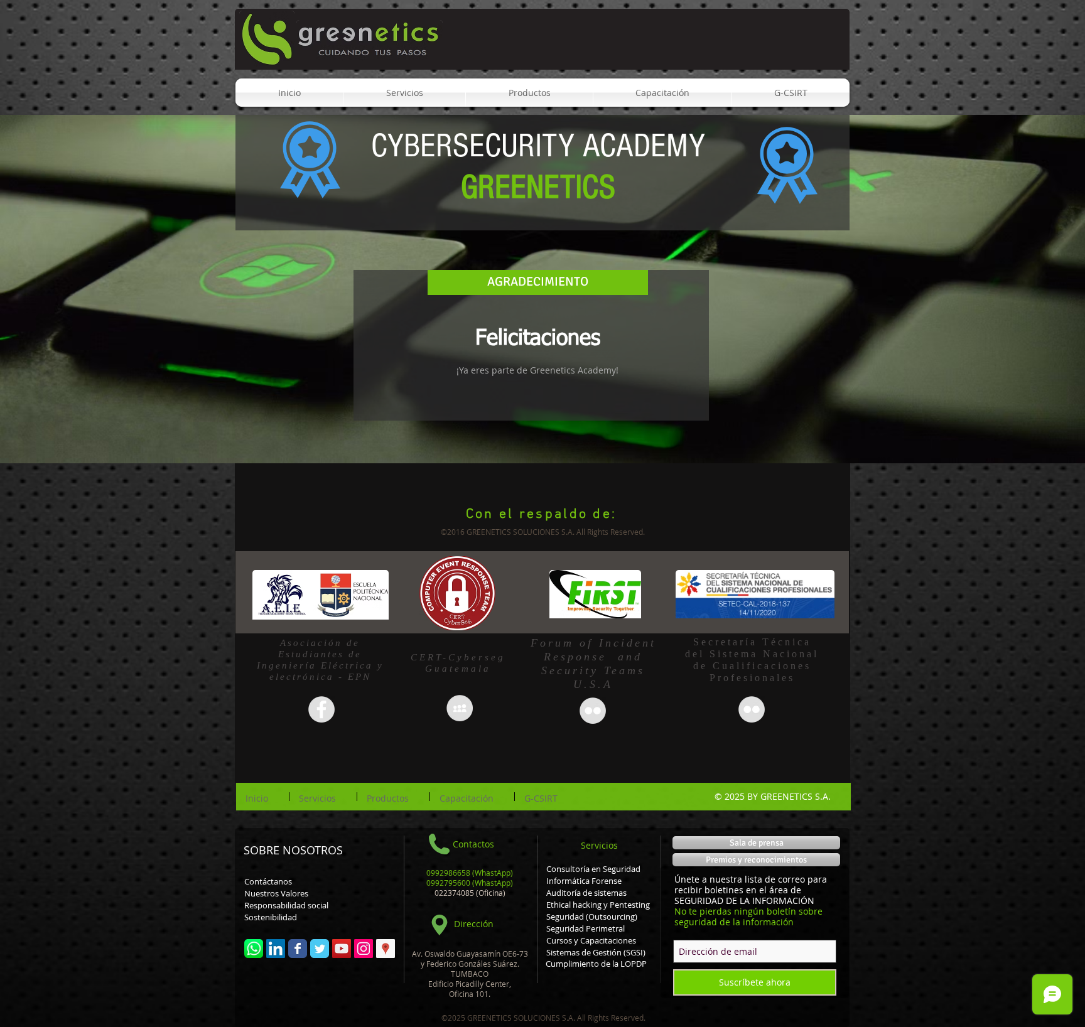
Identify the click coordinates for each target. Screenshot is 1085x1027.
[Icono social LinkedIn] (275, 948)
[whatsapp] (253, 948)
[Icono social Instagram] (363, 948)
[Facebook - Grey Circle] (321, 709)
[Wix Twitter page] (319, 948)
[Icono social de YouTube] (341, 948)
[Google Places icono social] (385, 948)
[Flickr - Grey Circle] (751, 709)
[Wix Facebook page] (297, 948)
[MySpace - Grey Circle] (459, 708)
